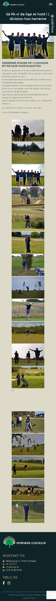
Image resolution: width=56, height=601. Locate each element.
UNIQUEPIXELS (29, 598)
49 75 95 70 (11, 564)
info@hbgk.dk (12, 567)
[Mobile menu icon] (51, 4)
